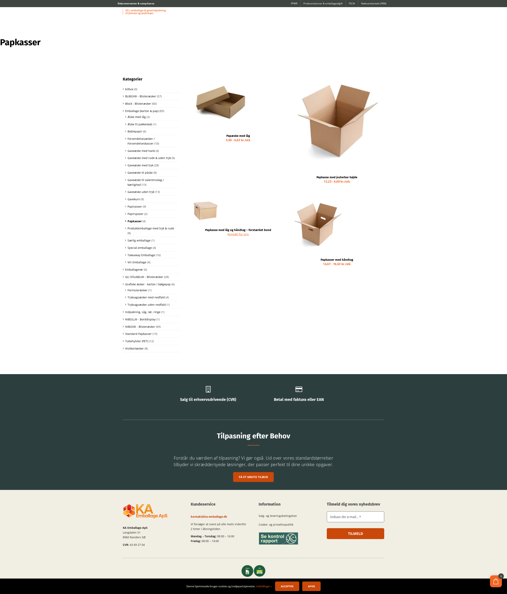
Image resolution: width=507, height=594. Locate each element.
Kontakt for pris (238, 234)
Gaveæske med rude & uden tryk (149, 158)
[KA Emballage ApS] (145, 505)
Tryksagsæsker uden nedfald (147, 305)
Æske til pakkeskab (140, 124)
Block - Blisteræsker (138, 103)
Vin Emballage (137, 262)
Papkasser (135, 221)
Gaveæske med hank (141, 151)
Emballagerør (134, 269)
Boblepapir (135, 131)
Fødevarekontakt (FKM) (373, 3)
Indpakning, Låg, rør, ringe (142, 312)
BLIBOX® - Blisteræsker (140, 96)
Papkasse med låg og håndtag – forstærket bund (238, 230)
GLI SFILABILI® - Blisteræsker (144, 277)
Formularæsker (138, 290)
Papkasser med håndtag (337, 260)
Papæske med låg (238, 136)
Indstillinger (263, 586)
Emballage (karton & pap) (142, 111)
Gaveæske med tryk (140, 165)
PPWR (294, 3)
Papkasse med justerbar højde (336, 177)
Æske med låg (137, 117)
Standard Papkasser (138, 334)
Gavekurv (134, 199)
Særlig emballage (139, 240)
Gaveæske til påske (140, 172)
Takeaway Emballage (141, 255)
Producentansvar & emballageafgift (323, 3)
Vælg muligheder (209, 102)
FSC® (352, 3)
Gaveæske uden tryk (141, 192)
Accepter (287, 586)
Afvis (311, 586)
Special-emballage (140, 248)
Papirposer (135, 206)
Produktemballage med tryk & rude (151, 228)
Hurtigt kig (236, 102)
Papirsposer (135, 214)
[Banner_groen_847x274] (278, 534)
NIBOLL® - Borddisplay (140, 319)
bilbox (129, 89)
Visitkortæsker (134, 348)
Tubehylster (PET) (136, 341)
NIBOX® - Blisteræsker (140, 327)
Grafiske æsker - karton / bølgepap (148, 284)
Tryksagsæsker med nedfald (146, 297)
